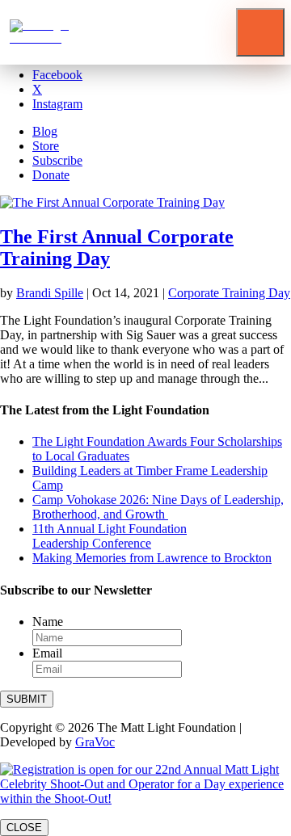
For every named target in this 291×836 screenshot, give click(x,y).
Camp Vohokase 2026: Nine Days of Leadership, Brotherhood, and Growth (158, 507)
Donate (51, 175)
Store (45, 146)
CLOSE (24, 827)
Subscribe (57, 160)
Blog (44, 131)
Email (47, 653)
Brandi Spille (49, 293)
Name (47, 621)
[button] (260, 32)
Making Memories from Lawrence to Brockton (152, 558)
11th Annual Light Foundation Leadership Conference (109, 536)
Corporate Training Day (229, 293)
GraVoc (95, 742)
